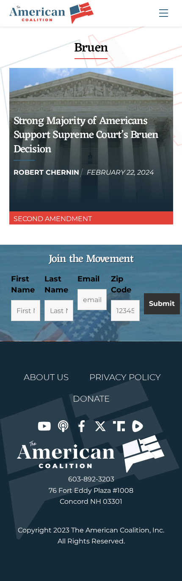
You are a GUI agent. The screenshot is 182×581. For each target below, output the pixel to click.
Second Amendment (53, 219)
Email (88, 279)
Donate (91, 399)
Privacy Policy (125, 377)
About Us (46, 377)
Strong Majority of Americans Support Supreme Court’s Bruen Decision (86, 135)
